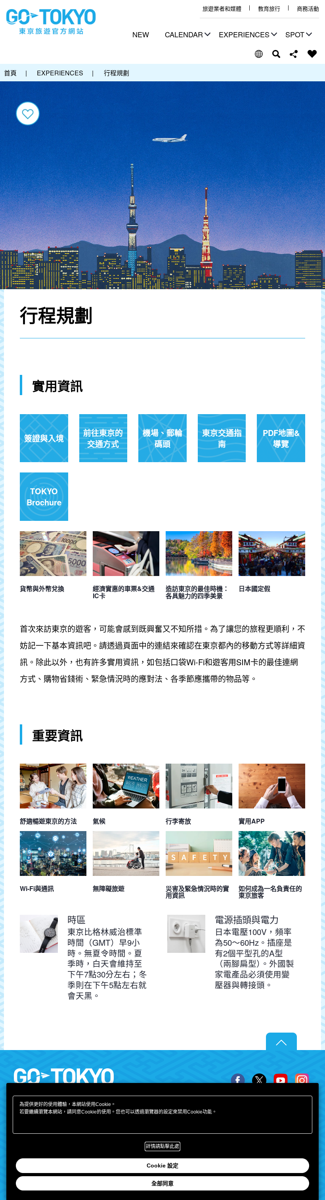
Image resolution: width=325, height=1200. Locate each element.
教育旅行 (269, 8)
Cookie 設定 (162, 1165)
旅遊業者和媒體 (222, 8)
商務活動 (308, 8)
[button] (187, 35)
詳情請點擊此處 (162, 1146)
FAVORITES (312, 54)
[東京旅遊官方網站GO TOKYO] (51, 22)
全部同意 (162, 1183)
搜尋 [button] (276, 54)
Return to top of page (281, 1042)
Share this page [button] (294, 54)
